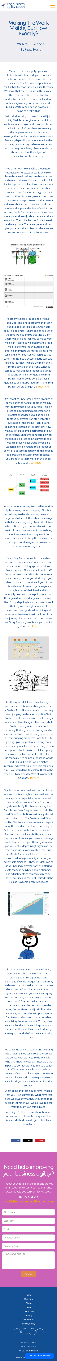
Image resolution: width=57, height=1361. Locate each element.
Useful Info (29, 1311)
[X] (17, 1331)
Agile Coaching (28, 1343)
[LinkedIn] (24, 1331)
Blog (28, 1307)
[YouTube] (32, 1331)
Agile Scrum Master (28, 1351)
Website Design (21, 1357)
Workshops (28, 1319)
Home (28, 1294)
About (29, 1302)
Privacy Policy (28, 1323)
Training (28, 1315)
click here (43, 386)
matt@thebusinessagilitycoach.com (28, 1201)
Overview (28, 1298)
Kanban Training (28, 1347)
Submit (28, 1274)
